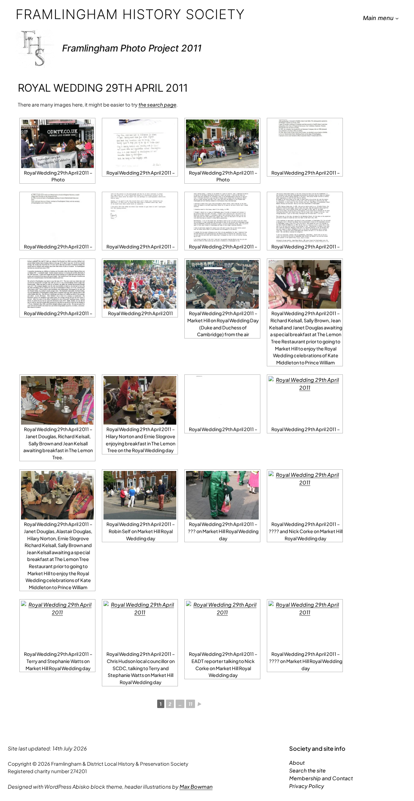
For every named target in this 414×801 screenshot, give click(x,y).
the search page (157, 104)
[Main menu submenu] (397, 18)
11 (190, 704)
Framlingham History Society (130, 14)
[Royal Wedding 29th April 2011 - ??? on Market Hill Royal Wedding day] (222, 495)
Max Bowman (196, 786)
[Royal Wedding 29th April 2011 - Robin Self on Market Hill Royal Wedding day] (140, 495)
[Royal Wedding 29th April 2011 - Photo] (57, 144)
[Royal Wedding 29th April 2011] (140, 284)
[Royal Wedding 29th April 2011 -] (140, 144)
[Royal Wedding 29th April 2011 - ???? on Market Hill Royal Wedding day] (304, 625)
